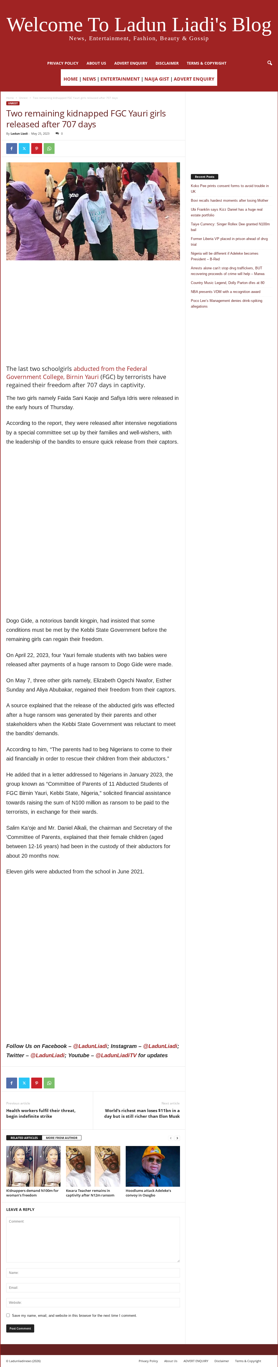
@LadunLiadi (90, 1046)
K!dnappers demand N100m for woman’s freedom (32, 1193)
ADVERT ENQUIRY (130, 63)
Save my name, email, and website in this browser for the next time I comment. (74, 1316)
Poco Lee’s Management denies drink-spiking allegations (226, 303)
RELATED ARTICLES (24, 1138)
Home (10, 98)
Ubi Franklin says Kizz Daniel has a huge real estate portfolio (227, 212)
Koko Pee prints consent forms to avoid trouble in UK (230, 189)
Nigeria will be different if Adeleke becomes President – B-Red (224, 256)
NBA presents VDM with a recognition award (225, 292)
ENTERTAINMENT (120, 79)
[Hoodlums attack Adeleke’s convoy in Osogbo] (153, 1166)
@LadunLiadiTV (116, 1055)
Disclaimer (167, 63)
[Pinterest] (36, 148)
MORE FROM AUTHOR (61, 1138)
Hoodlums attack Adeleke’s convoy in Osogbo (148, 1193)
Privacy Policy (62, 63)
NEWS (89, 79)
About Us (96, 63)
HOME (71, 79)
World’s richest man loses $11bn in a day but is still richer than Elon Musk (142, 1113)
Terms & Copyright (206, 63)
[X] (24, 148)
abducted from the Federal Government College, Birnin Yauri (76, 372)
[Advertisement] (93, 274)
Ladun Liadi (19, 133)
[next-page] (177, 1138)
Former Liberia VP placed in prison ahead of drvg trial (229, 242)
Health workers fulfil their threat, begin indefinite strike (40, 1113)
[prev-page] (170, 1138)
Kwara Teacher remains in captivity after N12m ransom (90, 1193)
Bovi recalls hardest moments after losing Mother (229, 200)
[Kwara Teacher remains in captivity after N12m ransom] (93, 1166)
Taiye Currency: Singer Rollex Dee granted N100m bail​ (230, 227)
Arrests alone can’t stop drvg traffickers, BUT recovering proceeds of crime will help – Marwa (227, 271)
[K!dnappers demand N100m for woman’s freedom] (33, 1166)
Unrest (23, 98)
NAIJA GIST (156, 79)
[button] (270, 63)
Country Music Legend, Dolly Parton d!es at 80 (227, 283)
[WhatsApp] (49, 148)
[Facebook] (11, 148)
